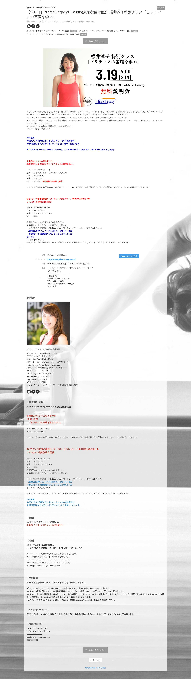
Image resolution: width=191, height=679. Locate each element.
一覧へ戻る (95, 660)
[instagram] (38, 26)
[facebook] (33, 26)
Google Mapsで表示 (129, 256)
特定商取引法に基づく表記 (95, 668)
